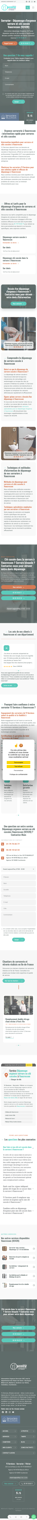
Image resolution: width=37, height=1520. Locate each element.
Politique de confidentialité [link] (18, 774)
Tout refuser (19, 766)
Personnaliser (18, 770)
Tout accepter (18, 762)
